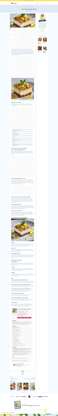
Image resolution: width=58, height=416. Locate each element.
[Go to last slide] (10, 387)
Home (24, 0)
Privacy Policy (2, 412)
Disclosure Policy (12, 412)
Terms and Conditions (31, 0)
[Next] (34, 387)
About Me (27, 0)
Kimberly (28, 10)
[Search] (46, 33)
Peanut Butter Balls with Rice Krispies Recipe (29, 378)
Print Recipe (21, 317)
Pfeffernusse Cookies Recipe (13, 378)
